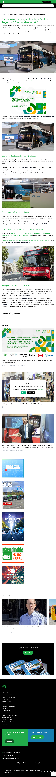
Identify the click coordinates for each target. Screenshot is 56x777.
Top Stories (22, 365)
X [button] (44, 381)
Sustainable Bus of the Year (9, 715)
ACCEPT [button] (23, 392)
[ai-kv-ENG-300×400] (28, 526)
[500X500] (28, 104)
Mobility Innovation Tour (9, 722)
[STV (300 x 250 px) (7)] (28, 468)
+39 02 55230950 (8, 755)
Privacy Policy (16, 763)
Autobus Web (5, 699)
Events (12, 407)
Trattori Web (5, 708)
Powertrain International (8, 706)
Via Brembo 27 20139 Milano (11, 752)
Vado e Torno (5, 693)
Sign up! (9, 741)
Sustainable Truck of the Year (10, 713)
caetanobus (6, 313)
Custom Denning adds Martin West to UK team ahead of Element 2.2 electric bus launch (23, 628)
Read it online (37, 737)
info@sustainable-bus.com (11, 758)
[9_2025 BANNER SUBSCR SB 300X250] (28, 553)
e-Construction (6, 710)
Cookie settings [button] (31, 392)
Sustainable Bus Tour (15, 365)
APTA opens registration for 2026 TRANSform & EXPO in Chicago (22, 404)
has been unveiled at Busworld (37, 81)
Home (3, 14)
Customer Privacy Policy (36, 763)
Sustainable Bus (6, 701)
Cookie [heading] (28, 384)
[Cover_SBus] (28, 495)
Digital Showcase (13, 450)
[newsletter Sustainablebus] (28, 575)
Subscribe (28, 653)
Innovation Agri (6, 724)
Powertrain (5, 704)
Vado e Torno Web (7, 695)
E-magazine (47, 1)
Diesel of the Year (6, 717)
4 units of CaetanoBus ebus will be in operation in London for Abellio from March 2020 (26, 240)
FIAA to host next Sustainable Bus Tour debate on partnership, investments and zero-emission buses (27, 361)
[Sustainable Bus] (3, 2)
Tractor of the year (7, 719)
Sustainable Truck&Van (8, 697)
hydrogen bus (17, 313)
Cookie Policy (24, 763)
